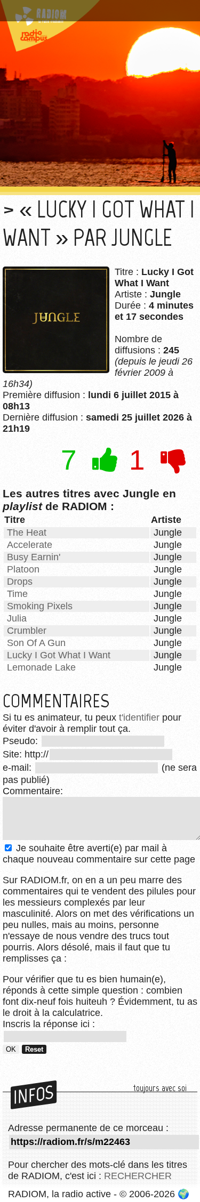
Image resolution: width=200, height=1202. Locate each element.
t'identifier (139, 717)
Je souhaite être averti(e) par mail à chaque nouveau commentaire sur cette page (99, 854)
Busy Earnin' (33, 557)
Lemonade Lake (41, 667)
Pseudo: (22, 741)
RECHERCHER (138, 1176)
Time (17, 593)
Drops (20, 581)
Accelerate (29, 544)
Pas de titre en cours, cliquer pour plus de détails (97, 12)
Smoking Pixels (40, 606)
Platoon (23, 569)
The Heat (26, 532)
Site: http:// (26, 754)
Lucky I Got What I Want (58, 655)
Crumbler (26, 630)
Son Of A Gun (36, 643)
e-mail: (18, 767)
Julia (17, 618)
